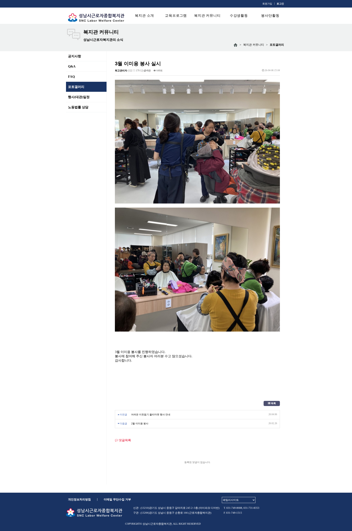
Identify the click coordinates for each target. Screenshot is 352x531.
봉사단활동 (270, 16)
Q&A (72, 66)
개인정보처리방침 (79, 499)
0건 (148, 70)
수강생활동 (239, 16)
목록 (273, 403)
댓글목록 (124, 440)
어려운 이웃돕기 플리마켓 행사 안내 (150, 414)
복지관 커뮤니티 (207, 16)
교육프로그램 (176, 16)
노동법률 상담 (78, 107)
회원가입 (267, 3)
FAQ (71, 76)
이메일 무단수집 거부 (117, 499)
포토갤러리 (76, 86)
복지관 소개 (144, 16)
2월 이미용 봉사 (139, 423)
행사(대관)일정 (79, 97)
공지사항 (74, 56)
